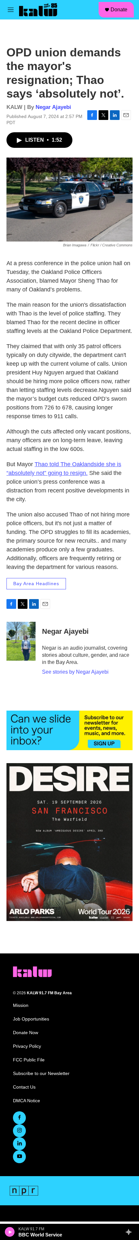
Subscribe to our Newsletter (41, 1073)
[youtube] (19, 1156)
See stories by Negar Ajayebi (75, 672)
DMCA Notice (26, 1100)
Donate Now (25, 1032)
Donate (119, 9)
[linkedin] (19, 1143)
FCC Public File (29, 1059)
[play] (10, 1232)
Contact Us (24, 1087)
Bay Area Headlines (36, 583)
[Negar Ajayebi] (21, 641)
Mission (20, 1005)
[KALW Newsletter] (69, 730)
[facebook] (19, 1117)
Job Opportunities (31, 1019)
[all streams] (130, 1232)
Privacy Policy (27, 1046)
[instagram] (19, 1130)
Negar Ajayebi (53, 107)
